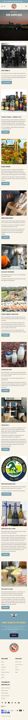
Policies (3, 698)
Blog (16, 672)
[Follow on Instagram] (5, 703)
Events (3, 669)
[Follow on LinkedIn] (15, 703)
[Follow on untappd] (19, 703)
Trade (2, 675)
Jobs (16, 667)
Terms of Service (5, 695)
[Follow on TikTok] (12, 703)
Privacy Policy (4, 693)
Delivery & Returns (6, 688)
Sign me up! (14, 635)
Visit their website (6, 82)
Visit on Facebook (6, 494)
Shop (2, 664)
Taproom (3, 667)
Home (2, 661)
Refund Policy (4, 690)
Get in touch (18, 661)
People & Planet (5, 672)
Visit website (5, 132)
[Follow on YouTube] (9, 703)
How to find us (18, 664)
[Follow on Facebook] (2, 703)
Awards (17, 669)
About (2, 677)
